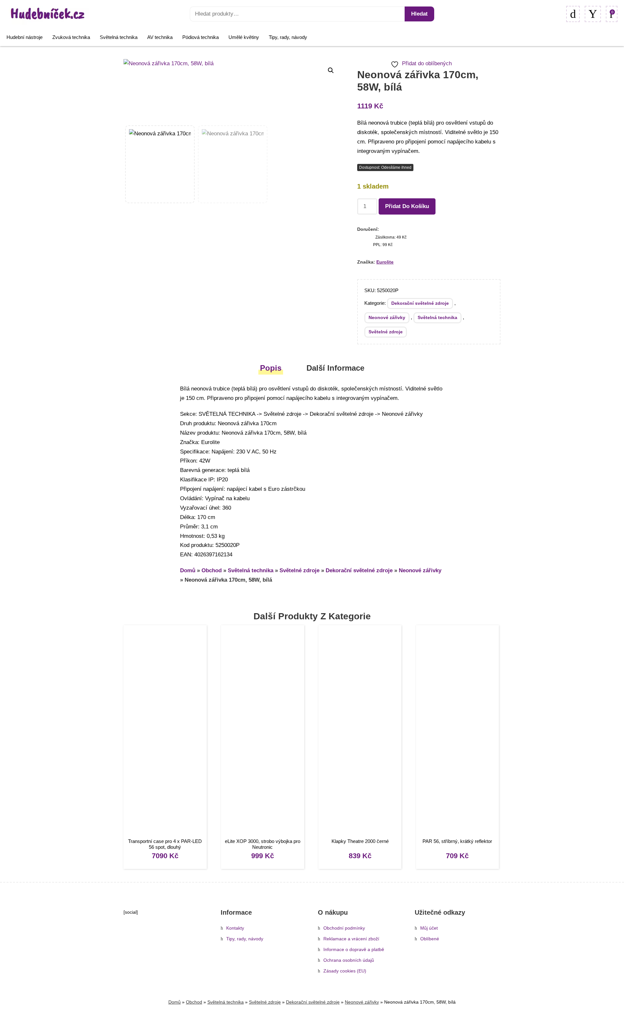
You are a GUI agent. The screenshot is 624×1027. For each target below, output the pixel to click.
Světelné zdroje (386, 331)
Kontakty (235, 928)
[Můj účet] (593, 14)
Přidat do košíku (407, 206)
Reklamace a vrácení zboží (351, 938)
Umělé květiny (243, 37)
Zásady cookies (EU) (344, 971)
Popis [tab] (270, 368)
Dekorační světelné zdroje (420, 303)
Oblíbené (429, 938)
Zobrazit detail (165, 732)
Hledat (419, 14)
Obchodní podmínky (344, 928)
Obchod (212, 570)
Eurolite (385, 262)
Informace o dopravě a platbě (353, 949)
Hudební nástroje (24, 37)
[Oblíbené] (573, 14)
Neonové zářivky (387, 317)
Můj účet (429, 928)
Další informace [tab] (335, 368)
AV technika (160, 37)
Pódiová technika (200, 37)
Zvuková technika (71, 37)
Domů (187, 570)
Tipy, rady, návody (288, 37)
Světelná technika (118, 37)
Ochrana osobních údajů (348, 960)
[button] (331, 70)
